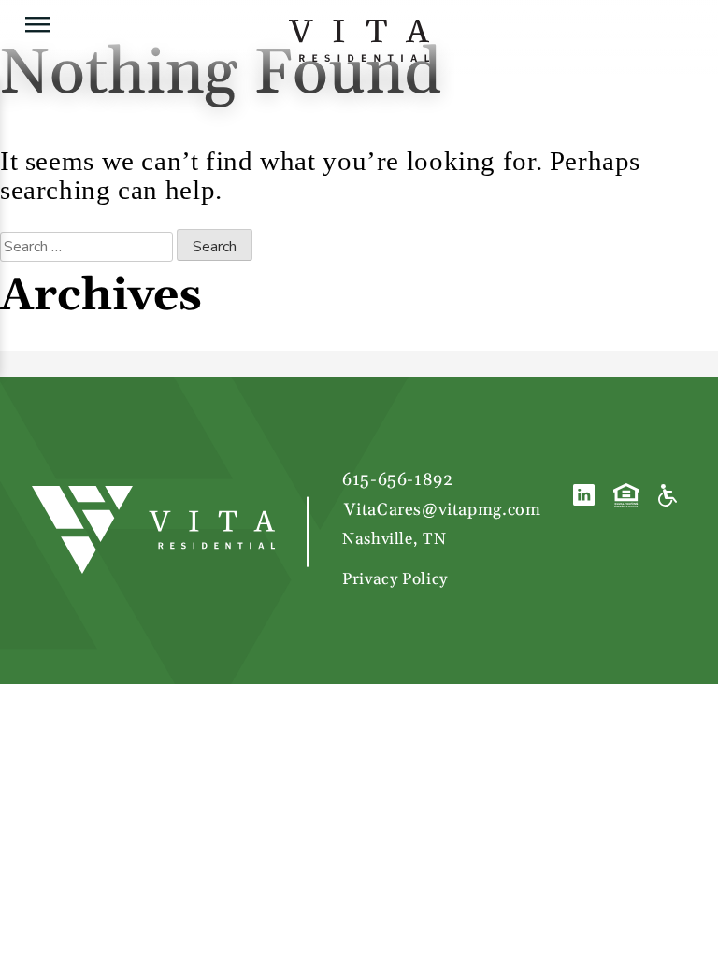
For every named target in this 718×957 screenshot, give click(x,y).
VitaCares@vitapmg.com (442, 510)
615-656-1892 (397, 480)
